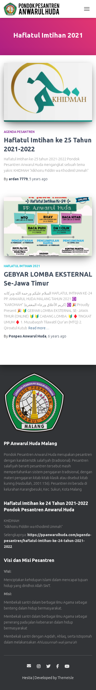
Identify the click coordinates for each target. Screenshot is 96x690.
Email (29, 665)
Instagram (38, 666)
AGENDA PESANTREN (19, 131)
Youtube (67, 666)
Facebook (57, 666)
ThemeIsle (66, 678)
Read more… (38, 328)
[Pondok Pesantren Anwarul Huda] (33, 9)
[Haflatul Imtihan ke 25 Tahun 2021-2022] (48, 92)
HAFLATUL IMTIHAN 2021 (22, 266)
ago (38, 179)
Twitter (48, 666)
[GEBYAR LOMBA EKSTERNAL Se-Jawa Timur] (48, 226)
